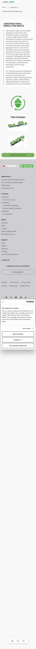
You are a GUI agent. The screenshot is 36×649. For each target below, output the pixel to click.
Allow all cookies (18, 334)
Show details (27, 328)
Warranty (4, 249)
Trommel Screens (9, 200)
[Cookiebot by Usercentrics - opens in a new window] (26, 302)
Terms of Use (14, 282)
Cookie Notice (25, 286)
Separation (5, 211)
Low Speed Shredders (10, 205)
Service (4, 246)
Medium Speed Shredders (12, 208)
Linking (3, 286)
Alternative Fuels (7, 188)
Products (4, 194)
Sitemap (4, 282)
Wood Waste (5, 185)
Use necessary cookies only (18, 345)
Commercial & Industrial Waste (12, 182)
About (3, 220)
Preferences (13, 286)
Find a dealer (17, 272)
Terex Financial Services (9, 254)
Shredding (5, 203)
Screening (5, 197)
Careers (4, 228)
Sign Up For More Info (18, 155)
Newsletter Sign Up (8, 234)
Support (4, 240)
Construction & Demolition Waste (13, 180)
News (3, 226)
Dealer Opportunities (8, 231)
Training (4, 251)
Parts (3, 243)
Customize (17, 340)
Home (4, 7)
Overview (4, 223)
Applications (14, 7)
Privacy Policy (26, 282)
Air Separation (7, 214)
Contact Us (5, 260)
